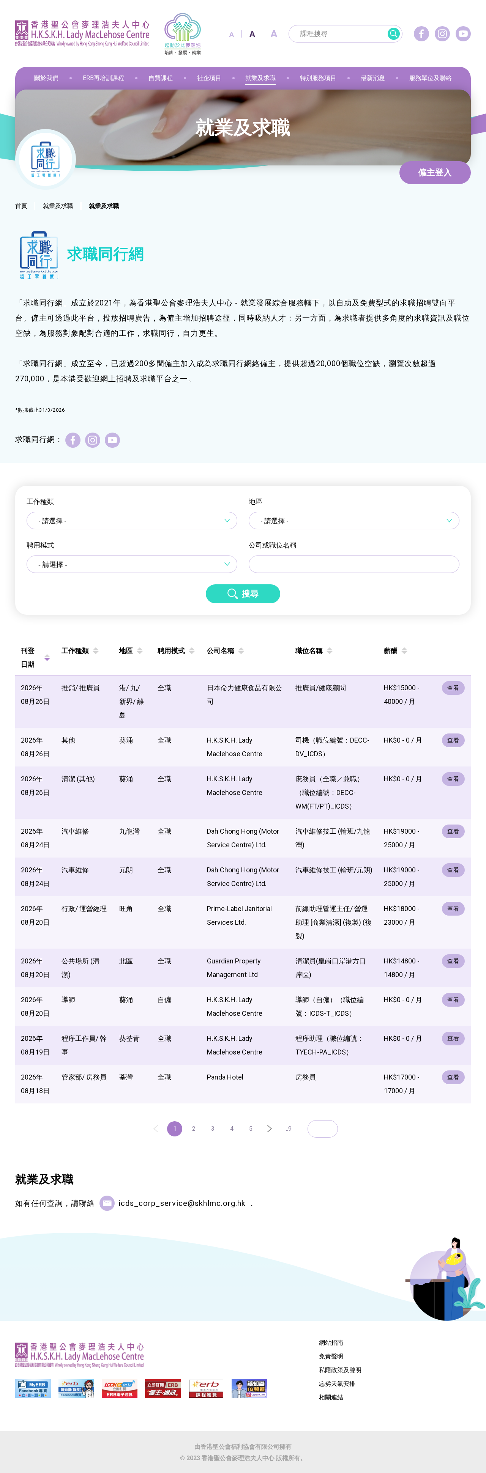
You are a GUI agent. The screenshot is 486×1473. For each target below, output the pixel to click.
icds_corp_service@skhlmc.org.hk (182, 1203)
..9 (289, 1128)
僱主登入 (435, 172)
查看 (453, 688)
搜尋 (250, 593)
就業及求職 (58, 205)
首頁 (21, 205)
